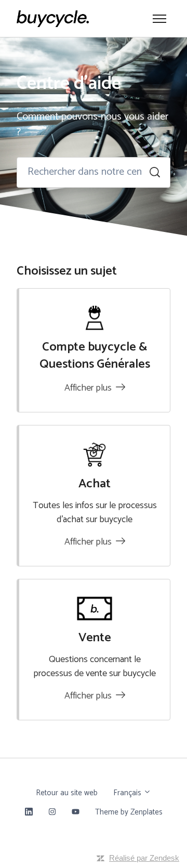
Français (128, 792)
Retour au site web (67, 792)
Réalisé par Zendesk (144, 857)
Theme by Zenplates (129, 812)
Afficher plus (89, 388)
